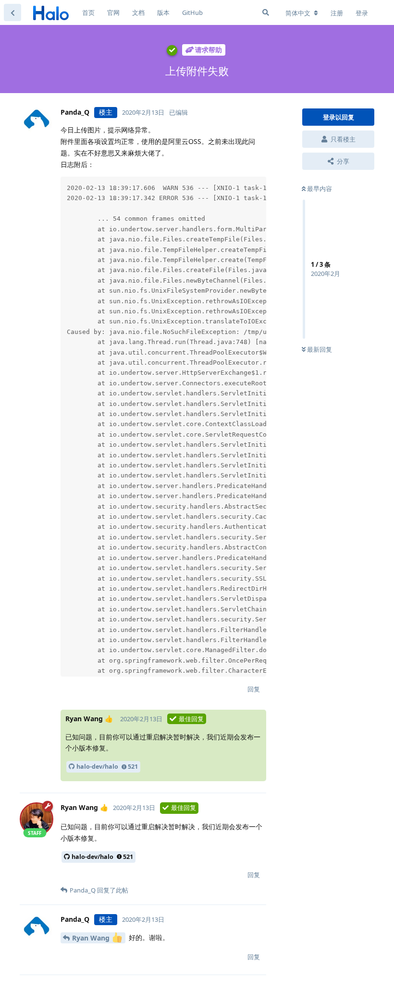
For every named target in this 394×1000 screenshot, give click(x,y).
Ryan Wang (91, 937)
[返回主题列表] (12, 12)
